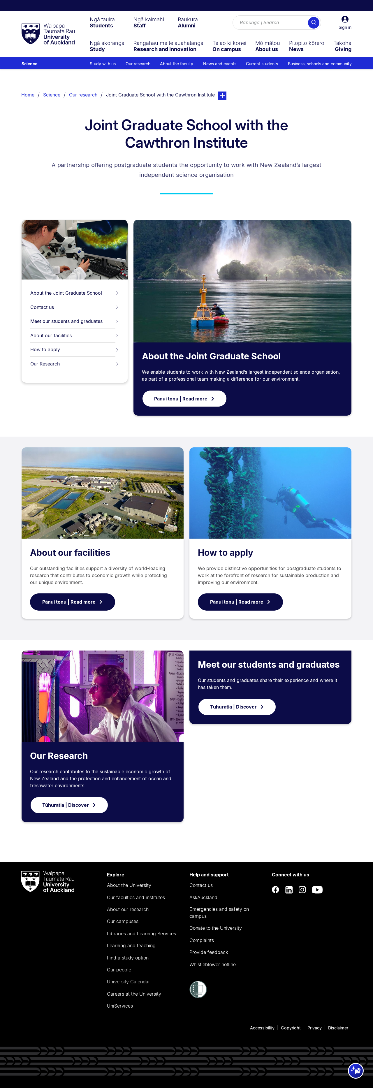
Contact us (42, 307)
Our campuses (122, 921)
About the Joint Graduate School (66, 293)
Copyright (291, 1027)
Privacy (314, 1027)
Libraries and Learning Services (141, 933)
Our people (119, 970)
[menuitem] (102, 22)
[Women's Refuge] (198, 996)
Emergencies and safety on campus (219, 912)
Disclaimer (338, 1027)
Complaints (201, 940)
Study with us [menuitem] (103, 63)
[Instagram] (302, 890)
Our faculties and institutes (136, 897)
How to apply (45, 349)
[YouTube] (317, 890)
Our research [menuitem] (138, 63)
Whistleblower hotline (212, 964)
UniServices (120, 1006)
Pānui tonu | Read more (180, 399)
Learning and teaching (131, 945)
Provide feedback (208, 952)
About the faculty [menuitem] (176, 63)
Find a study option (128, 958)
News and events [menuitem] (219, 63)
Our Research (45, 364)
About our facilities (51, 335)
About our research (128, 909)
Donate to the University (215, 928)
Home (27, 95)
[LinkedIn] (289, 890)
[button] (345, 23)
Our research (83, 95)
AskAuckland (203, 897)
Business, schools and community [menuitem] (320, 63)
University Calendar (128, 982)
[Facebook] (275, 890)
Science (29, 63)
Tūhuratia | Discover (65, 805)
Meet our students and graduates (66, 321)
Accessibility (262, 1027)
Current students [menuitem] (262, 63)
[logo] (48, 34)
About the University (129, 885)
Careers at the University (134, 994)
